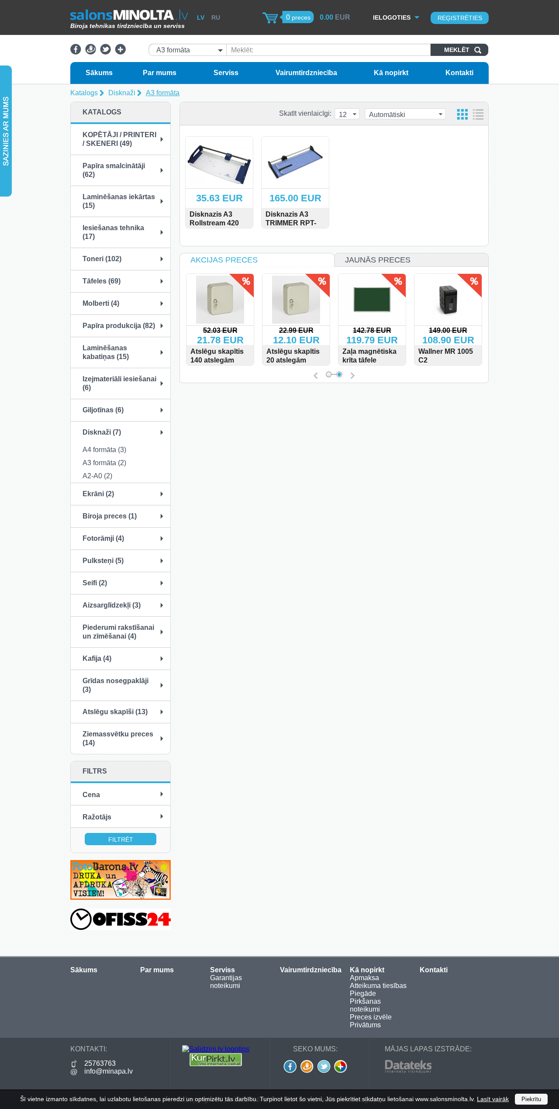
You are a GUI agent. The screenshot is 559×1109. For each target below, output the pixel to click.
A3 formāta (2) (104, 462)
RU (215, 17)
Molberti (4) (101, 303)
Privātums (365, 1025)
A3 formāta (162, 93)
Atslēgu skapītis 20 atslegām (293, 356)
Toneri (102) (102, 259)
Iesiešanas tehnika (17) (113, 232)
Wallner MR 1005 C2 (445, 356)
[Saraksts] (478, 114)
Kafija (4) (97, 658)
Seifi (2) (95, 583)
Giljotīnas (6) (103, 410)
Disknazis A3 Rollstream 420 (214, 219)
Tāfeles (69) (102, 281)
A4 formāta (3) (104, 449)
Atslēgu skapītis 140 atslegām (217, 356)
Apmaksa (364, 977)
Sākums (99, 72)
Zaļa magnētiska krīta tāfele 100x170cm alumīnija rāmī (369, 364)
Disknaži (121, 93)
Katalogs (84, 93)
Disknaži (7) (102, 432)
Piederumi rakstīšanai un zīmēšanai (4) (118, 632)
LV (200, 17)
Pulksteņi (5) (103, 560)
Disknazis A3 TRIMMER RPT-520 (291, 223)
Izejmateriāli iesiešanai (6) (119, 383)
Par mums (159, 72)
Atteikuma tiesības (378, 985)
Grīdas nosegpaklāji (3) (115, 685)
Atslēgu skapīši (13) (115, 711)
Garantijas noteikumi (226, 981)
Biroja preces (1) (110, 516)
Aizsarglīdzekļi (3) (112, 605)
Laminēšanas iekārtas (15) (119, 201)
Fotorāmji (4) (103, 538)
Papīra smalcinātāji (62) (114, 170)
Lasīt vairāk (493, 1098)
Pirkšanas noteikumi (365, 1005)
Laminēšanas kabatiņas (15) (106, 352)
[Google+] (120, 52)
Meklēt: (242, 50)
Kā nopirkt (391, 72)
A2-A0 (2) (97, 476)
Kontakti (459, 72)
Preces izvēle (371, 1017)
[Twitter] (105, 52)
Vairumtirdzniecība (306, 72)
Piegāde (363, 993)
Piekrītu (531, 1099)
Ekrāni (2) (98, 493)
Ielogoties (392, 17)
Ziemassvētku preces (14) (118, 738)
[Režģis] (462, 114)
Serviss (226, 72)
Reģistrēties (460, 17)
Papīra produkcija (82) (119, 325)
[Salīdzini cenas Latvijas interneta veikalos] (216, 1064)
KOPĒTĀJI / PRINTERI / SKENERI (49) (119, 139)
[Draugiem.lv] (90, 52)
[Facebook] (75, 52)
